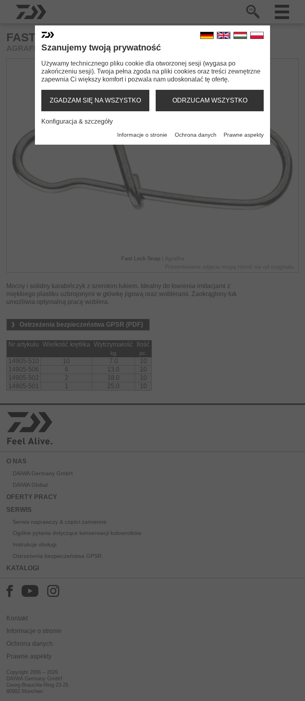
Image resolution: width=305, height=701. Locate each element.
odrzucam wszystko (209, 100)
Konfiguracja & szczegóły (77, 121)
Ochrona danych (195, 135)
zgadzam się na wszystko (95, 100)
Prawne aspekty (244, 135)
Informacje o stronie (142, 135)
